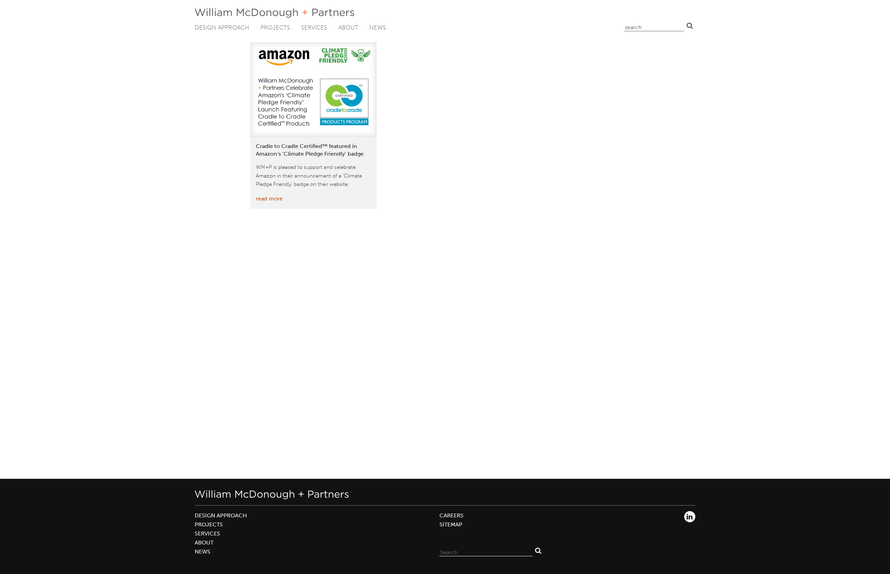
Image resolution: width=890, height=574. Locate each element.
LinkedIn (689, 516)
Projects (275, 27)
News (377, 27)
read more (269, 198)
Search (689, 25)
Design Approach (222, 27)
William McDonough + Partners (274, 13)
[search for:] (654, 25)
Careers (451, 515)
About (348, 27)
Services (314, 27)
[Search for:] (486, 550)
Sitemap (450, 524)
